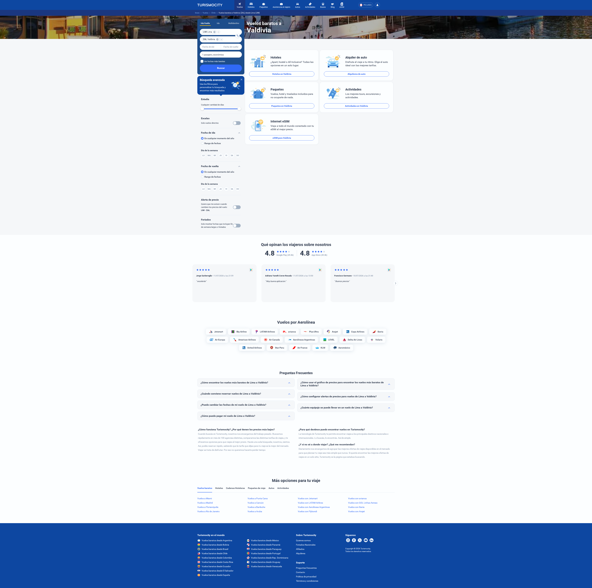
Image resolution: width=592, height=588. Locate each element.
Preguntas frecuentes (306, 568)
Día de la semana (209, 150)
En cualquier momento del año (219, 138)
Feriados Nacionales (305, 545)
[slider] (202, 108)
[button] (377, 4)
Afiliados (300, 549)
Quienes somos (303, 540)
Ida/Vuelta (205, 23)
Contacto (300, 572)
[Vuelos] (209, 4)
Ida (218, 23)
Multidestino (233, 23)
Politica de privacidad (306, 576)
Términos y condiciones (307, 581)
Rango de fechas (212, 143)
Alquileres (300, 553)
